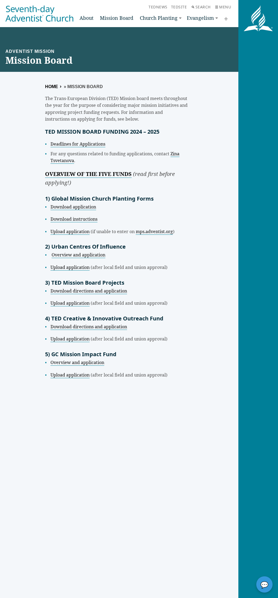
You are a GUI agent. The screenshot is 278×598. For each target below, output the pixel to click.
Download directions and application (88, 291)
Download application (73, 207)
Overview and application (78, 255)
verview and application (79, 362)
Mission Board (116, 18)
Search (203, 6)
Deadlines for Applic (71, 144)
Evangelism (200, 18)
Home (51, 86)
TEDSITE (179, 6)
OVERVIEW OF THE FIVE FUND (86, 174)
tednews (158, 6)
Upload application (70, 231)
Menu (225, 6)
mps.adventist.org (154, 231)
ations (99, 144)
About (86, 18)
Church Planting (159, 18)
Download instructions (73, 219)
